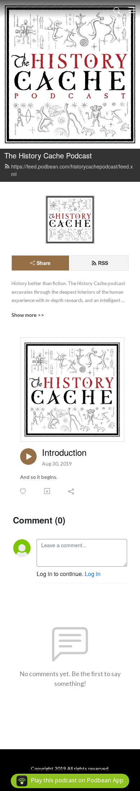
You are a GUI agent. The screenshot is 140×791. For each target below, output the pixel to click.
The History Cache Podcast (48, 155)
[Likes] (23, 491)
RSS (103, 262)
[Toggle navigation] (131, 10)
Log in (93, 574)
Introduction (64, 452)
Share (44, 262)
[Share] (71, 491)
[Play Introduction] (28, 456)
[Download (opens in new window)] (47, 491)
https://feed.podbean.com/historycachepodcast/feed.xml (72, 170)
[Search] (117, 10)
